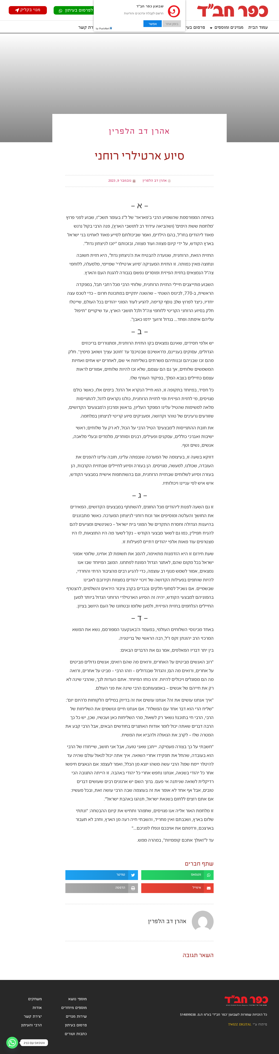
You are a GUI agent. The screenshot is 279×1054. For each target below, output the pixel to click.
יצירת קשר (88, 27)
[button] (177, 875)
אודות (37, 1008)
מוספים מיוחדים (74, 1008)
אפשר (153, 23)
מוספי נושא (77, 999)
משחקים (35, 999)
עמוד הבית (258, 27)
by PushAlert (102, 28)
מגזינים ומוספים (228, 27)
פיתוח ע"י (247, 1025)
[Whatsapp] (12, 1043)
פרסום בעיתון (192, 27)
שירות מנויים (76, 1017)
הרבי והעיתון (31, 1026)
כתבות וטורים (76, 1034)
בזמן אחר (171, 23)
